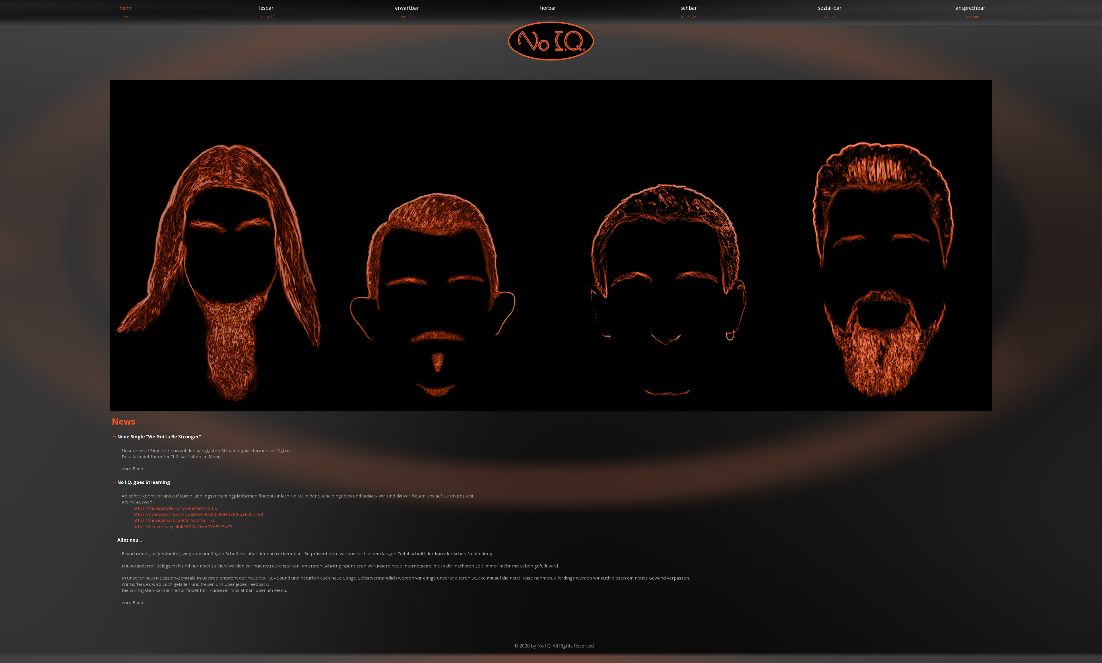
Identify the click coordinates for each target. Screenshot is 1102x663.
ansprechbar (970, 11)
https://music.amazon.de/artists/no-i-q (173, 520)
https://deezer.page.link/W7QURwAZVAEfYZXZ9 (182, 526)
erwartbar (407, 11)
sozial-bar (829, 11)
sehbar (689, 11)
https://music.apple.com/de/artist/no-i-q (175, 508)
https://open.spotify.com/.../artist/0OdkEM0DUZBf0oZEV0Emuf (198, 514)
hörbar (548, 11)
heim (125, 11)
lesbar (266, 11)
